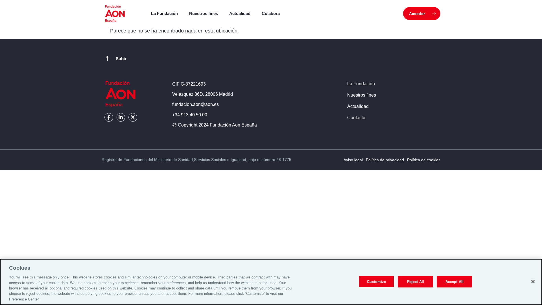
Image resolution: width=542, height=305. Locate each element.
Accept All (454, 281)
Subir (121, 58)
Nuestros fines (203, 13)
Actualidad (239, 13)
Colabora (271, 13)
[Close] (533, 281)
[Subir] (107, 58)
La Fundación (164, 13)
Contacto (356, 117)
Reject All (415, 281)
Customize (376, 281)
